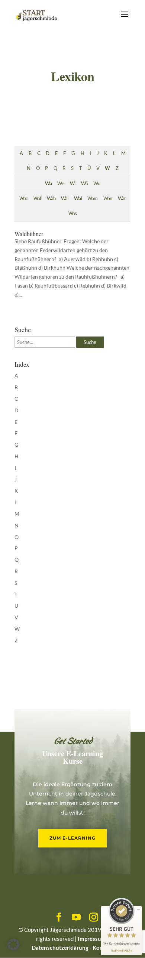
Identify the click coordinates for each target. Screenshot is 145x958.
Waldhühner (28, 234)
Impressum (92, 938)
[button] (13, 944)
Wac (23, 198)
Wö (84, 183)
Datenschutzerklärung (60, 947)
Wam (92, 198)
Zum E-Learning (72, 838)
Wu (96, 183)
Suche (90, 342)
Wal (78, 198)
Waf (37, 198)
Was (72, 213)
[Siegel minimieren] (138, 910)
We (60, 183)
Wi (72, 183)
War (122, 198)
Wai (64, 198)
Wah (51, 198)
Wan (107, 198)
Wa (48, 183)
